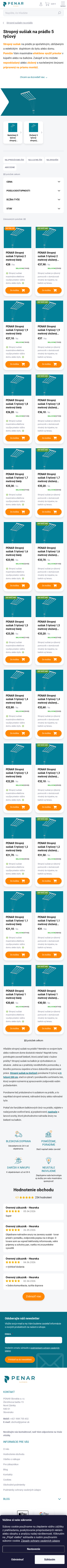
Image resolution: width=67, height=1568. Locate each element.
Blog (5, 1469)
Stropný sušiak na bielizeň (23, 1073)
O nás (6, 1449)
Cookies (7, 1479)
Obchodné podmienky (14, 1484)
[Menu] (63, 4)
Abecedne (10, 167)
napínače (52, 1112)
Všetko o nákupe (11, 1459)
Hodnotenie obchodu (33, 1189)
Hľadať (59, 13)
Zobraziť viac (33, 1296)
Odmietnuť (17, 1559)
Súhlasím (49, 1559)
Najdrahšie (52, 160)
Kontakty (8, 1474)
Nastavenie (33, 1549)
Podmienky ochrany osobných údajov (22, 1490)
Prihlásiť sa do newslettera (20, 1359)
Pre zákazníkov (11, 1464)
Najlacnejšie (35, 160)
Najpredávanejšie (14, 160)
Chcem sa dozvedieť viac (32, 77)
